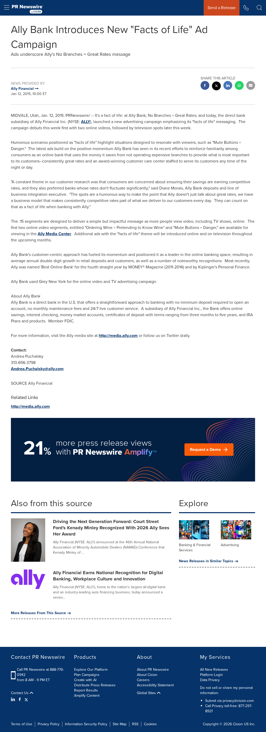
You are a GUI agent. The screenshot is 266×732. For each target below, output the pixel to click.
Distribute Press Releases (95, 685)
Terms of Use (21, 724)
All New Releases (214, 669)
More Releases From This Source (38, 613)
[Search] (259, 8)
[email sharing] (250, 86)
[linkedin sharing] (227, 86)
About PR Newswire (153, 669)
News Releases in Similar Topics (206, 561)
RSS (135, 724)
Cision (238, 724)
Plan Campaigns (86, 674)
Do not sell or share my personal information (226, 690)
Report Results (86, 690)
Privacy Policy (48, 724)
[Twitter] (26, 699)
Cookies (150, 724)
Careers (143, 680)
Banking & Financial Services (194, 547)
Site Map (120, 724)
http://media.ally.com (118, 335)
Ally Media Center (54, 234)
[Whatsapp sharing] (239, 86)
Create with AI (85, 680)
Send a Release (222, 8)
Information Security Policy (86, 724)
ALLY (85, 122)
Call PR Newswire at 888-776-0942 (40, 672)
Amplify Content (86, 695)
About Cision (147, 674)
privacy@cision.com (238, 700)
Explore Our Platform (91, 669)
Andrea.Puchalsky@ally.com (37, 369)
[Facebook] (19, 699)
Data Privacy (210, 680)
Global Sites (147, 693)
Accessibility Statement (155, 685)
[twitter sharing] (216, 87)
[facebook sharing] (205, 86)
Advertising (230, 545)
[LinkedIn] (13, 699)
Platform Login (211, 674)
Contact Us (20, 693)
